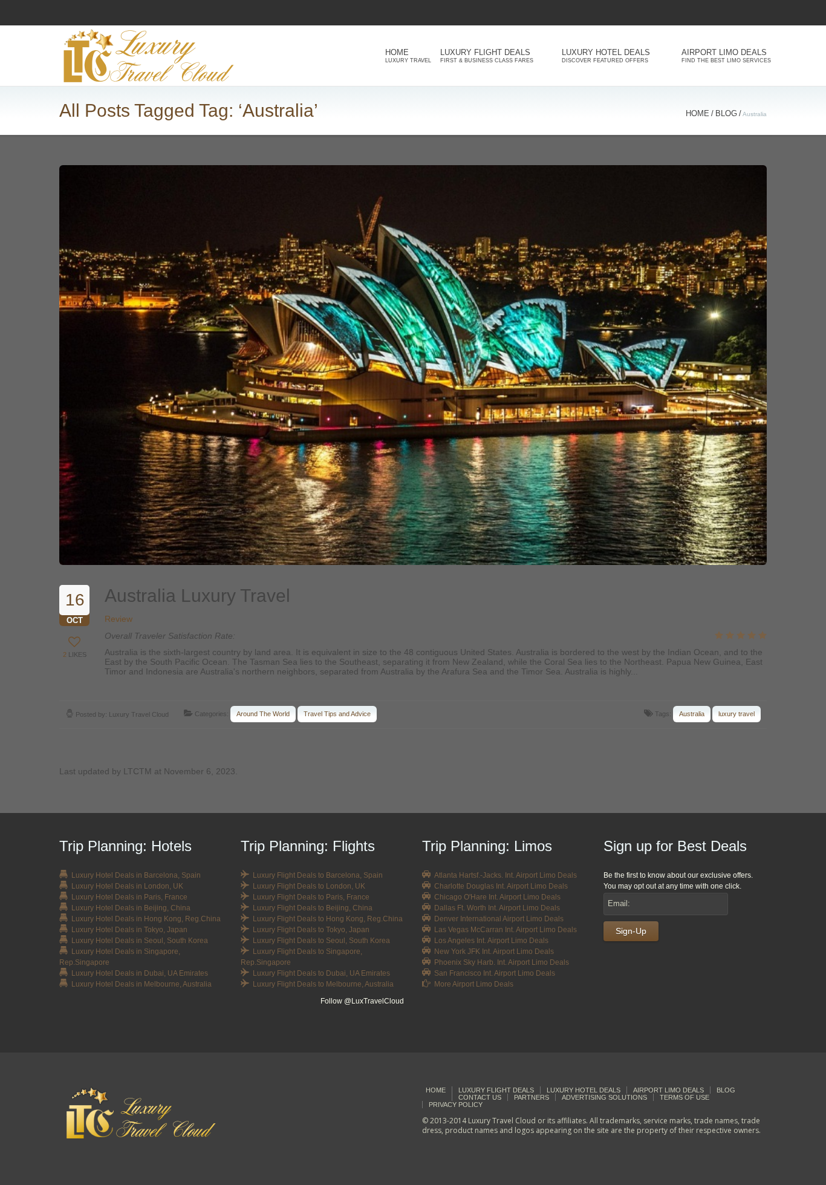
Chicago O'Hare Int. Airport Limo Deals (497, 897)
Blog (726, 113)
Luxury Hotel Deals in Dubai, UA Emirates (139, 973)
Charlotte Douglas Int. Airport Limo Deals (501, 886)
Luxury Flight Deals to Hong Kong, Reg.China (328, 919)
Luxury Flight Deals (486, 56)
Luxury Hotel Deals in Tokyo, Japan (129, 929)
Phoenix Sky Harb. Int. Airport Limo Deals (501, 962)
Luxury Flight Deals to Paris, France (311, 897)
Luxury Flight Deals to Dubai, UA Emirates (321, 973)
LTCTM (137, 771)
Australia (691, 713)
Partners (531, 1097)
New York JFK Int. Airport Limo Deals (494, 951)
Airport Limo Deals (724, 56)
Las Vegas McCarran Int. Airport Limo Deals (505, 929)
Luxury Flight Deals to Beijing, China (312, 908)
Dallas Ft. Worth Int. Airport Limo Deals (497, 908)
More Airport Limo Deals (473, 984)
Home (404, 56)
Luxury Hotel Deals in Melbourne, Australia (141, 984)
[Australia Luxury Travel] (413, 365)
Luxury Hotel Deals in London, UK (127, 886)
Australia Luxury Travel (197, 596)
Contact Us (479, 1097)
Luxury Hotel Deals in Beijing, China (130, 908)
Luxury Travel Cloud (139, 714)
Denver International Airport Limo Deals (499, 919)
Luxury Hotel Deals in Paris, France (129, 897)
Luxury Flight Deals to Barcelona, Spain (318, 875)
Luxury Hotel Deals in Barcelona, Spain (136, 875)
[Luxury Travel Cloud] (150, 1113)
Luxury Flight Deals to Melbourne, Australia (323, 984)
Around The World (263, 713)
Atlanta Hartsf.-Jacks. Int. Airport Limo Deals (505, 875)
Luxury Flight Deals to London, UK (309, 886)
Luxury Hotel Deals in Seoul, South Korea (139, 940)
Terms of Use (684, 1097)
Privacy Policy (456, 1104)
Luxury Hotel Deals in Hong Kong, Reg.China (146, 919)
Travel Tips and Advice (337, 713)
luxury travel (736, 713)
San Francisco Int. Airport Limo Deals (494, 973)
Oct (75, 607)
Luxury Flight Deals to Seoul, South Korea (321, 940)
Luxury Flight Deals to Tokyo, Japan (311, 929)
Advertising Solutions (604, 1097)
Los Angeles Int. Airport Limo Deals (491, 940)
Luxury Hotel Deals (606, 56)
